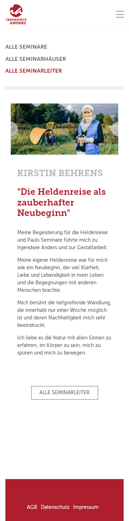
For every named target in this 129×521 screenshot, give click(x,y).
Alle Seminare (26, 47)
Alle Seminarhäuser (35, 59)
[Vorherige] (11, 129)
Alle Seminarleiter (33, 71)
